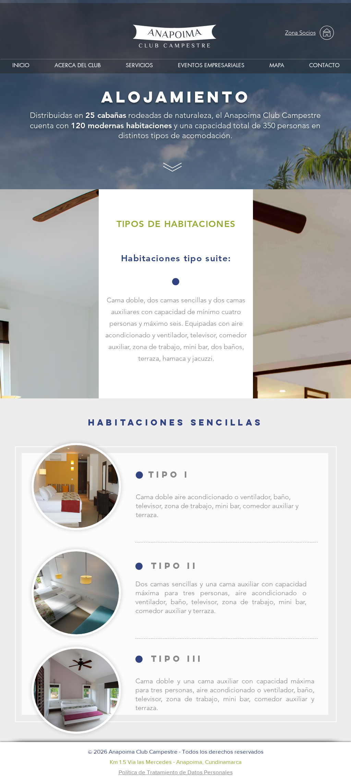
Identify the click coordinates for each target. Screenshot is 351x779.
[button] (139, 62)
